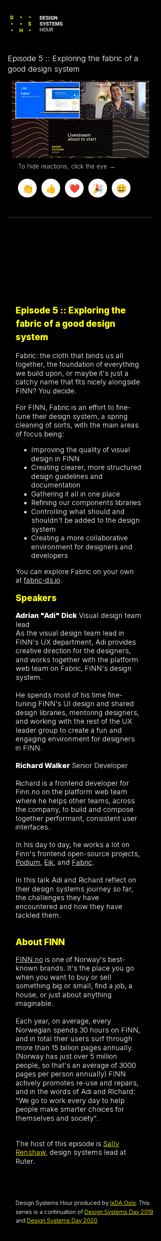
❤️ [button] (74, 188)
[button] (81, 120)
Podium (28, 862)
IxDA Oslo (123, 1203)
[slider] (81, 135)
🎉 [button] (98, 188)
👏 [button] (27, 188)
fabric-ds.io (42, 580)
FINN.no (29, 959)
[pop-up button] (126, 146)
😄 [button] (121, 188)
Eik (49, 862)
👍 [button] (51, 188)
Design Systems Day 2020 (62, 1220)
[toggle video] (114, 146)
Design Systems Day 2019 (118, 1212)
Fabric (82, 862)
